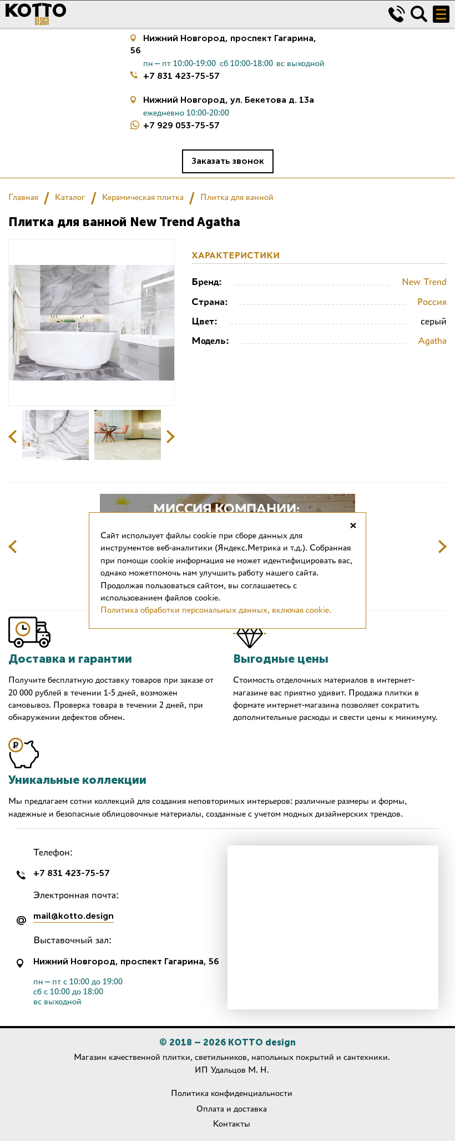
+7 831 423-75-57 (181, 76)
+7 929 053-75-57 (181, 125)
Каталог (70, 197)
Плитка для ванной (237, 197)
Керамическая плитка (143, 197)
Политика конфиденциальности (231, 1093)
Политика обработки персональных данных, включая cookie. (215, 609)
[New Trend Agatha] (55, 435)
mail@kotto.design (73, 916)
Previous (12, 436)
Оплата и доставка (231, 1108)
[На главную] (188, 14)
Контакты (231, 1123)
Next (170, 436)
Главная (23, 197)
